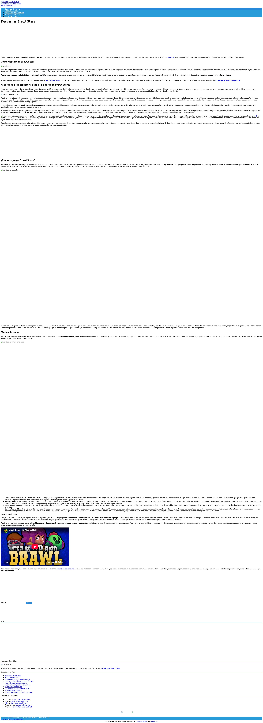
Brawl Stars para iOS (12, 14)
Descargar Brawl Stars (13, 9)
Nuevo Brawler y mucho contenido (18, 685)
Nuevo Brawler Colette (13, 690)
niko (6, 703)
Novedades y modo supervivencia (17, 679)
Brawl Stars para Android (14, 13)
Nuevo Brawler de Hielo (13, 687)
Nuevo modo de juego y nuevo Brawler (19, 681)
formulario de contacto (65, 569)
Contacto (4, 719)
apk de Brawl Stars (53, 80)
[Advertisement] (131, 40)
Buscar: (3, 603)
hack (255, 116)
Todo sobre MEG (11, 677)
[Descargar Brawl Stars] (10, 2)
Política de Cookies (16, 719)
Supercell (171, 57)
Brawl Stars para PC (12, 16)
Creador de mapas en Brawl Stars (17, 688)
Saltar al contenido (8, 5)
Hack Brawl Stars (11, 11)
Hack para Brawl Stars (13, 676)
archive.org (154, 721)
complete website (142, 721)
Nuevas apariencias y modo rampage (18, 692)
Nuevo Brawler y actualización (16, 683)
